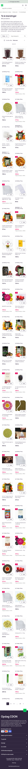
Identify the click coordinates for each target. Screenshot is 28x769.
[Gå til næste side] (23, 703)
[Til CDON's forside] (2, 5)
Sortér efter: (9, 40)
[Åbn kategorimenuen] (25, 5)
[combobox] (14, 8)
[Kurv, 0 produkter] (22, 5)
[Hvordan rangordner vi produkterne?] (4, 40)
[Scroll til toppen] (24, 710)
